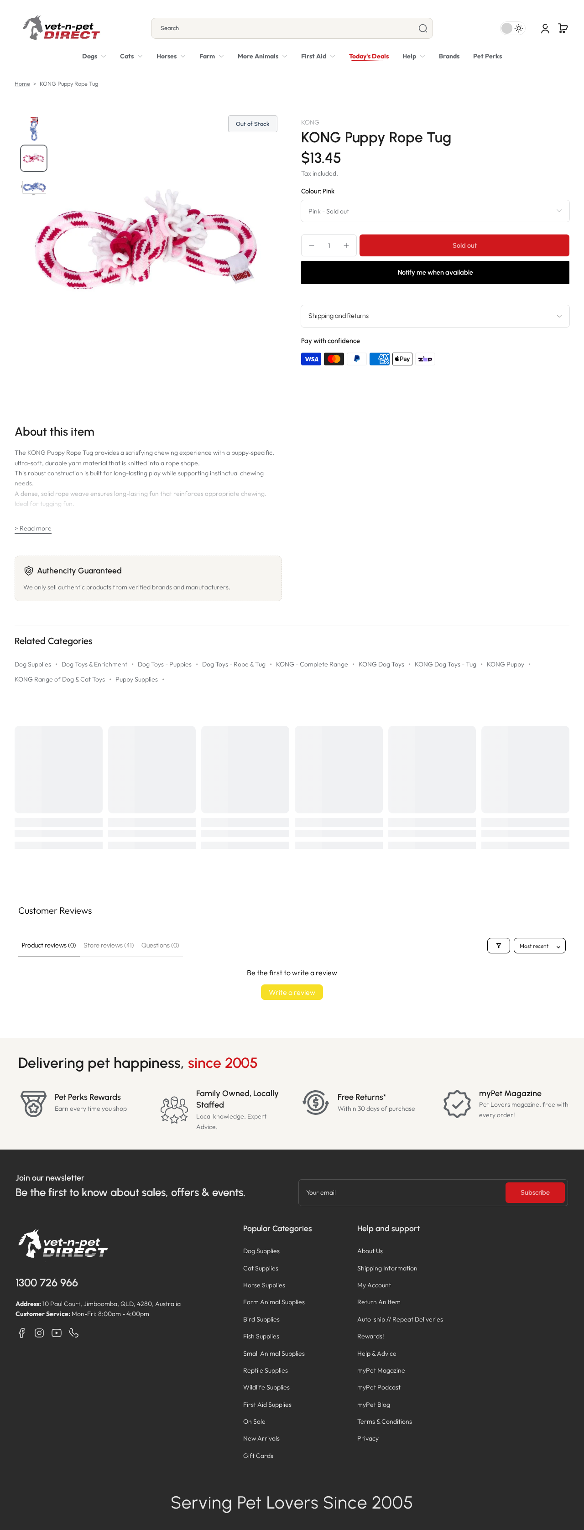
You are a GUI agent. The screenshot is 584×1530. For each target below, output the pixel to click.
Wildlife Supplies (266, 1387)
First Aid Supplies (267, 1404)
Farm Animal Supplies (274, 1302)
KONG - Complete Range (312, 664)
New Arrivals (261, 1438)
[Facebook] (21, 1332)
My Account (374, 1285)
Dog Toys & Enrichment (94, 664)
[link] (262, 56)
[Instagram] (39, 1332)
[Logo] (61, 28)
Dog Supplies (33, 664)
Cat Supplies (260, 1268)
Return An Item (379, 1302)
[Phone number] (73, 1332)
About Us (370, 1251)
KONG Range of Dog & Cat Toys (60, 679)
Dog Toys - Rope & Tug (234, 664)
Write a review (292, 992)
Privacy (368, 1438)
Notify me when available (435, 272)
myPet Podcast (379, 1387)
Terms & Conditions (384, 1421)
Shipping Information (387, 1268)
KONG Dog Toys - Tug (445, 664)
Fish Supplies (261, 1336)
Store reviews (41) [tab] (108, 945)
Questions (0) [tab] (160, 945)
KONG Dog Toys (381, 664)
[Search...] (423, 28)
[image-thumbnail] (33, 129)
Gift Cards (258, 1456)
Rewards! (370, 1336)
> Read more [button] (33, 528)
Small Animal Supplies (274, 1353)
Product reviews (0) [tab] (49, 945)
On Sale (254, 1421)
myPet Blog (373, 1404)
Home (22, 83)
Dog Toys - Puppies (165, 664)
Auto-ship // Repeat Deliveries (400, 1319)
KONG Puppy (505, 664)
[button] (563, 28)
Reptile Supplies (265, 1370)
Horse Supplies (264, 1285)
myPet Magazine (381, 1370)
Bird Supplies (261, 1319)
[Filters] (498, 945)
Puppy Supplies (136, 679)
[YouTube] (56, 1332)
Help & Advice (376, 1353)
